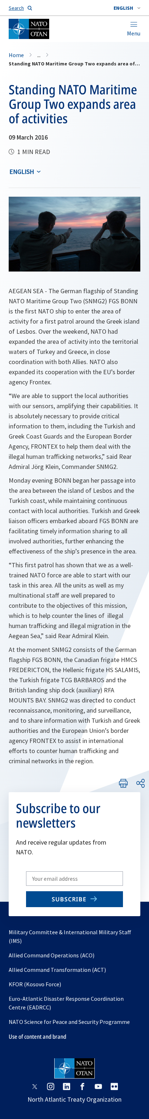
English (21, 171)
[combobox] (127, 8)
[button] (127, 8)
